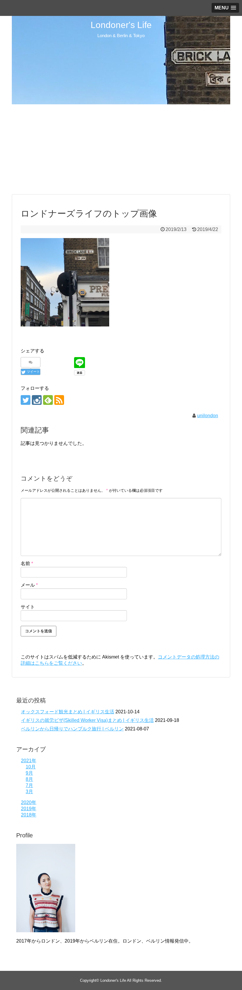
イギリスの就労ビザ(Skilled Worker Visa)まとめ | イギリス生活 (87, 720)
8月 (29, 779)
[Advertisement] (121, 148)
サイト (28, 606)
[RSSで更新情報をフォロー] (59, 400)
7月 (29, 785)
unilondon (207, 415)
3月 (29, 791)
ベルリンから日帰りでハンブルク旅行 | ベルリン (72, 728)
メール (29, 585)
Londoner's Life (121, 25)
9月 (29, 773)
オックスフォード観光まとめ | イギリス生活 (67, 711)
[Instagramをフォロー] (37, 400)
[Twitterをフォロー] (25, 400)
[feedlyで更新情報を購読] (48, 400)
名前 (27, 563)
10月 (31, 766)
